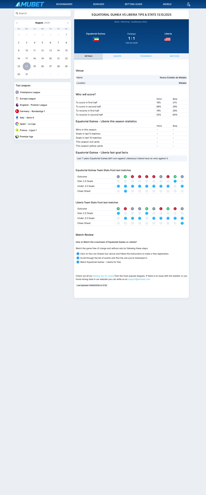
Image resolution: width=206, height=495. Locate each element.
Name (79, 77)
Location (80, 83)
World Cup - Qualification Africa (134, 22)
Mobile (167, 4)
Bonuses (98, 4)
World (116, 22)
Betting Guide (133, 4)
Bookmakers (64, 4)
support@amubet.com (139, 279)
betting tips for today (103, 276)
